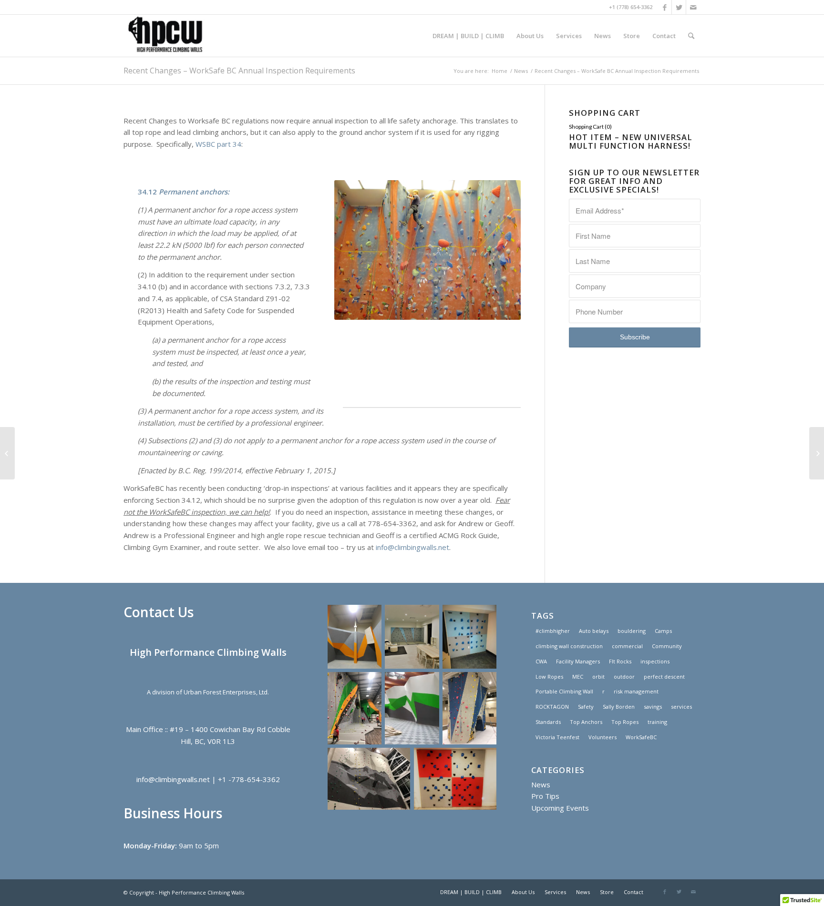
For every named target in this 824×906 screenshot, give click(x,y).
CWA (541, 661)
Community (667, 646)
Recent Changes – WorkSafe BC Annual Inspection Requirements (239, 70)
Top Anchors (586, 721)
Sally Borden (619, 706)
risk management (636, 691)
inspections (655, 661)
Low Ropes (549, 676)
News (521, 70)
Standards (548, 721)
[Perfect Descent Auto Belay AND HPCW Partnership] (7, 453)
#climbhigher (553, 630)
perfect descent (664, 676)
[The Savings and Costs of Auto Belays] (816, 453)
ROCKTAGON (552, 706)
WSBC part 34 (218, 144)
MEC (577, 676)
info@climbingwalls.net (412, 547)
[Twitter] (679, 7)
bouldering (632, 630)
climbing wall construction (569, 646)
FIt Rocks (620, 661)
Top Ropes (625, 721)
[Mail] (693, 7)
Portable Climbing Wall (564, 691)
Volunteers (602, 737)
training (657, 721)
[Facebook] (664, 7)
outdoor (624, 676)
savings (653, 706)
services (681, 706)
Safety (586, 706)
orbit (598, 676)
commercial (627, 646)
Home (499, 70)
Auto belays (593, 630)
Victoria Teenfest (557, 737)
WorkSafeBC (641, 737)
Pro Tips (545, 796)
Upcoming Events (560, 808)
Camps (663, 630)
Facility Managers (578, 661)
